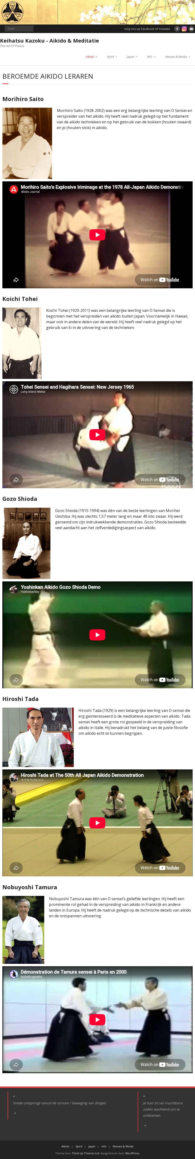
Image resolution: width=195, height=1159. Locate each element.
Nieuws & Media (176, 57)
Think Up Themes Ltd (85, 1153)
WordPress (132, 1153)
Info (149, 57)
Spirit (110, 57)
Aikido (90, 57)
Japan (130, 57)
